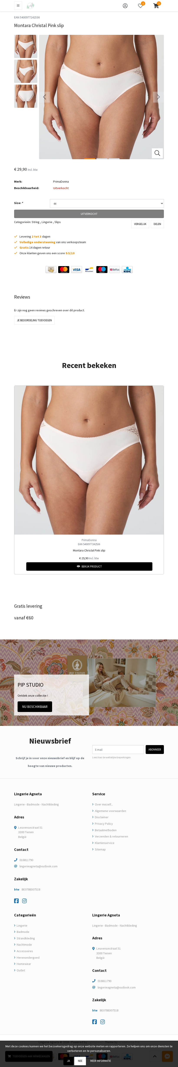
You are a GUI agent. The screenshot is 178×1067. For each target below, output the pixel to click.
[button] (156, 6)
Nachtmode (24, 944)
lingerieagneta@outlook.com (39, 866)
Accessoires (24, 951)
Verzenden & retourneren (111, 836)
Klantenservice (104, 843)
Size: (18, 203)
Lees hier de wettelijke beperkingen (111, 757)
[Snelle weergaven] (157, 392)
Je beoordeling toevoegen (34, 320)
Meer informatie (100, 1060)
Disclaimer (101, 817)
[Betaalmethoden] (51, 269)
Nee (80, 1060)
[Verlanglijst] (21, 566)
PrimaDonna (61, 181)
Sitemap (100, 849)
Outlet (20, 970)
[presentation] (44, 97)
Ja (68, 1060)
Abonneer (154, 749)
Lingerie (47, 222)
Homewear (23, 964)
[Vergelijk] (157, 566)
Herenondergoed (28, 957)
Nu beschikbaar (35, 707)
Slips (57, 222)
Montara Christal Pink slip (89, 550)
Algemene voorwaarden (110, 811)
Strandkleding (25, 938)
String (36, 222)
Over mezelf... (103, 804)
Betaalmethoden (105, 830)
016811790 (26, 860)
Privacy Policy (103, 824)
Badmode (22, 932)
